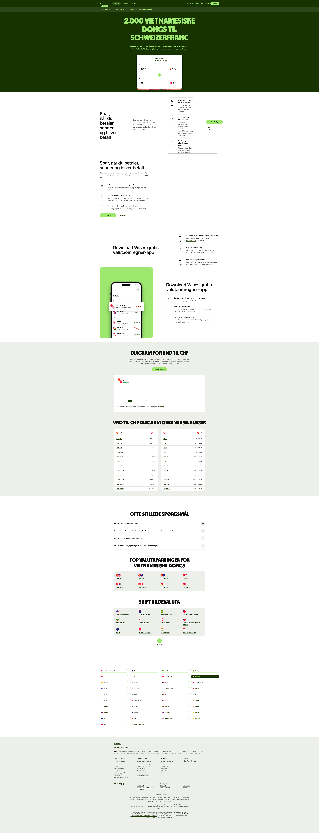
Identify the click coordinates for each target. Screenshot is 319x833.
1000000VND (120, 479)
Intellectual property (165, 787)
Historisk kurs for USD (170, 753)
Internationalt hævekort (143, 764)
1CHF (165, 438)
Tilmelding (215, 3)
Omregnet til (142, 79)
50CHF (165, 457)
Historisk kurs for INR (119, 753)
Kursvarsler (163, 770)
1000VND (119, 438)
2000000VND (120, 484)
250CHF (165, 466)
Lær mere (209, 128)
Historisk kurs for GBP (147, 751)
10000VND (119, 452)
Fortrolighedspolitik (165, 784)
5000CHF (166, 484)
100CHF (165, 461)
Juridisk (139, 784)
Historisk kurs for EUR (172, 751)
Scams (185, 787)
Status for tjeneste (119, 768)
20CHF (165, 452)
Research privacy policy (166, 761)
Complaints (163, 785)
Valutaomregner (164, 763)
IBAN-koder (163, 768)
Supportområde (118, 773)
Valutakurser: (117, 743)
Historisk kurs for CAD (197, 751)
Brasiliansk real (166, 615)
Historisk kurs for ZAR (144, 753)
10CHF (165, 447)
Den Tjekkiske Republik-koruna (191, 623)
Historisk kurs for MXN (160, 751)
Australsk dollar (144, 615)
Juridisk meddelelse (188, 784)
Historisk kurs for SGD (157, 753)
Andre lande (186, 785)
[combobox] (174, 69)
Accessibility (117, 775)
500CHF (165, 470)
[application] (129, 391)
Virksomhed (125, 3)
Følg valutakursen (159, 369)
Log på (207, 3)
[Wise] (105, 3)
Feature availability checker (121, 777)
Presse (115, 764)
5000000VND (120, 488)
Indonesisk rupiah (189, 632)
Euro (118, 632)
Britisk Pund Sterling (190, 615)
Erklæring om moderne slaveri (145, 787)
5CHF (165, 443)
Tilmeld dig (214, 122)
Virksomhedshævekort (143, 772)
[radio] (119, 401)
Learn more (161, 406)
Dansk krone (165, 623)
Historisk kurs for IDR (195, 753)
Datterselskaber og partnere (121, 772)
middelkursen (191, 240)
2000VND (119, 443)
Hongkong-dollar (145, 632)
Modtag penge (141, 768)
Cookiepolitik (140, 785)
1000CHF (166, 475)
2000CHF (166, 479)
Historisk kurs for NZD (132, 753)
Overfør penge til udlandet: (121, 747)
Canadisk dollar (144, 623)
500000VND (120, 475)
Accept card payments (143, 775)
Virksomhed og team (119, 761)
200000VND (120, 470)
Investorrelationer (118, 770)
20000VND (119, 457)
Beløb (140, 64)
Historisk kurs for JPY (185, 751)
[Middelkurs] (163, 58)
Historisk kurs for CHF (183, 753)
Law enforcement (142, 789)
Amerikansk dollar (122, 615)
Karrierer (116, 766)
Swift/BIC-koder (164, 766)
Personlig (116, 3)
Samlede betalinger (142, 773)
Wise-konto (140, 763)
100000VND (119, 466)
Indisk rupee (165, 632)
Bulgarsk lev (120, 623)
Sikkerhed (116, 763)
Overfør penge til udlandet (144, 761)
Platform (133, 3)
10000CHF (166, 488)
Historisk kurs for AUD (134, 751)
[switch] (159, 75)
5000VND (119, 447)
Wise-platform (141, 770)
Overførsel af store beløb (144, 766)
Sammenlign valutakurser (167, 772)
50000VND (119, 461)
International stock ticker (167, 764)
